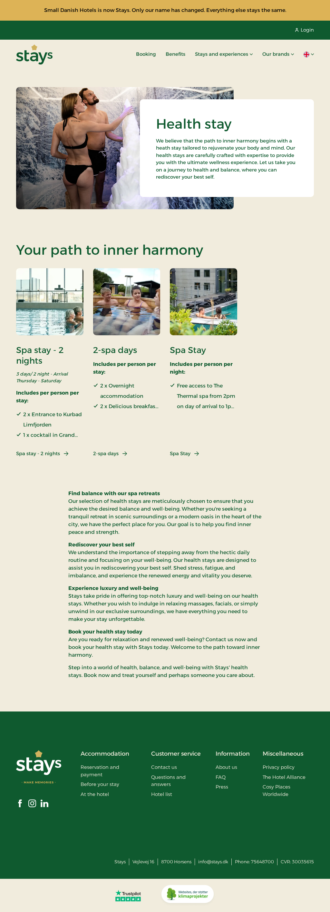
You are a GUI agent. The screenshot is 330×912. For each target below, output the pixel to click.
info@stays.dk (213, 862)
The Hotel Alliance (284, 777)
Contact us (164, 767)
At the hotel (95, 794)
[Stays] (34, 54)
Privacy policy (279, 767)
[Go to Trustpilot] (128, 895)
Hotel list (161, 794)
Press (222, 787)
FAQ (221, 777)
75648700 (262, 862)
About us (226, 767)
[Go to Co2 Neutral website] (188, 895)
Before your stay (100, 784)
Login (307, 30)
